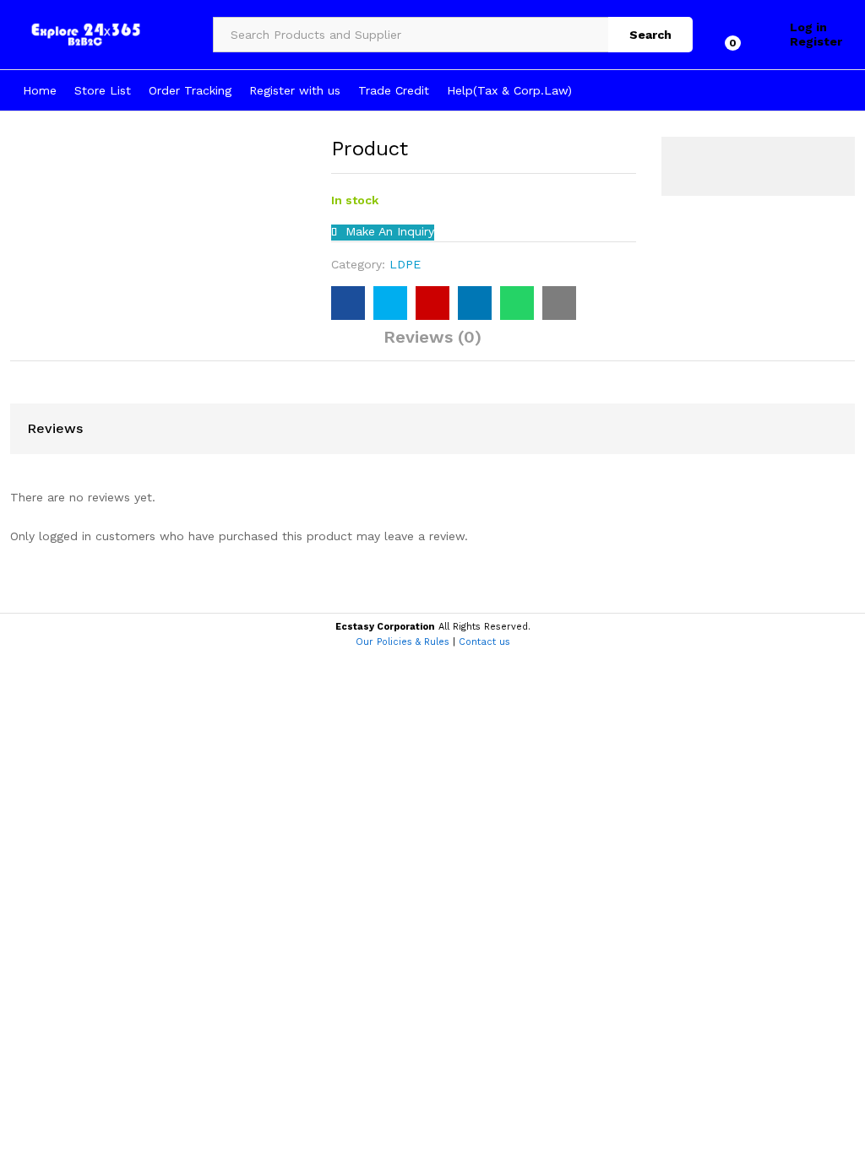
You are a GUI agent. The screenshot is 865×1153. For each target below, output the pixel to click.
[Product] (348, 303)
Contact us (484, 641)
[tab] (432, 344)
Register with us (294, 90)
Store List (102, 90)
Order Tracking (190, 90)
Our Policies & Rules (402, 641)
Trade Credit (393, 90)
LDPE (405, 264)
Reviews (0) (432, 336)
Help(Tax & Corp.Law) (509, 90)
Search (650, 34)
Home (40, 90)
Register (816, 41)
